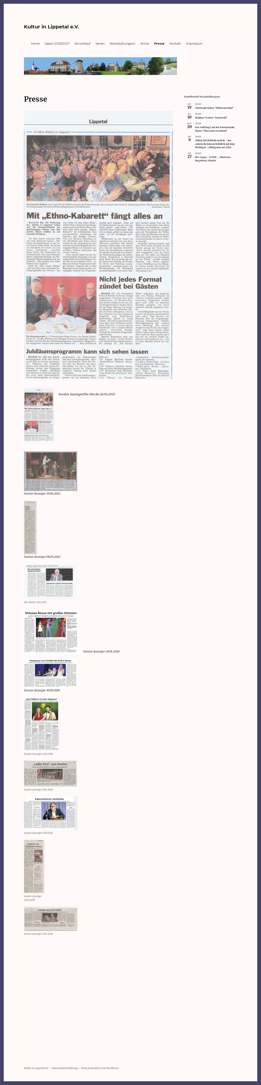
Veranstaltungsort (122, 43)
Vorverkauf (83, 43)
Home (35, 43)
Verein (100, 43)
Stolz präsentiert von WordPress (100, 1068)
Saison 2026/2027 (57, 43)
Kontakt (175, 43)
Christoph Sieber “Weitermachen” (214, 108)
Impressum (194, 43)
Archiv (144, 43)
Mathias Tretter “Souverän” (211, 117)
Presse (159, 43)
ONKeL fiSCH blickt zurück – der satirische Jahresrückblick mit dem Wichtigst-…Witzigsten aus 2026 (215, 144)
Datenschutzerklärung (65, 1068)
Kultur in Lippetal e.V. (51, 27)
